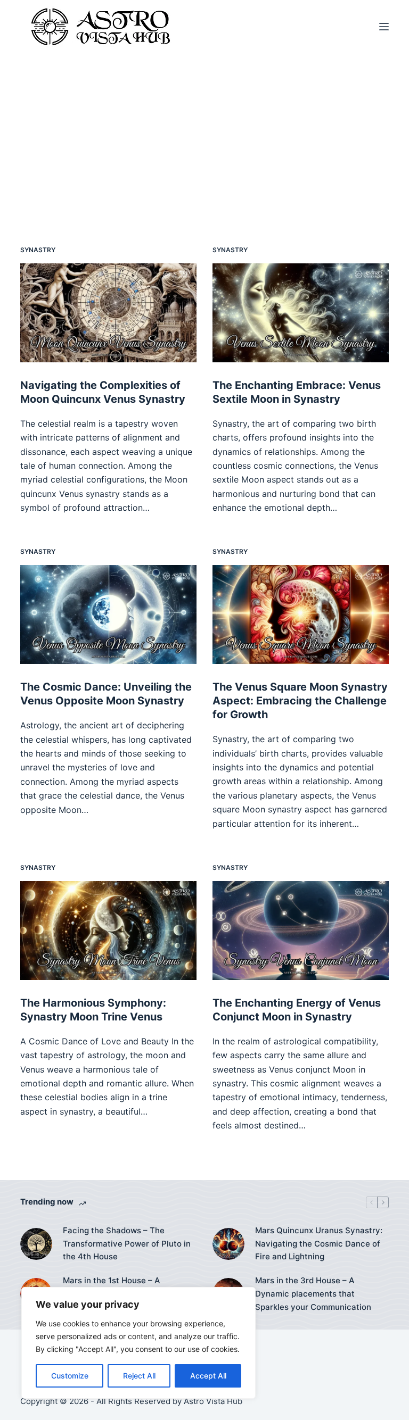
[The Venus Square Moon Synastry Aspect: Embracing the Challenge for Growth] (300, 614)
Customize (69, 1375)
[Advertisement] (204, 133)
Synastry (37, 250)
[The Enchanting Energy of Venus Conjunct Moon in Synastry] (300, 930)
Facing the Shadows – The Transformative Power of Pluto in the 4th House (127, 1243)
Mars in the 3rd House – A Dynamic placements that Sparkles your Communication (313, 1293)
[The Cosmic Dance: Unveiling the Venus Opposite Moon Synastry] (108, 614)
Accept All (208, 1375)
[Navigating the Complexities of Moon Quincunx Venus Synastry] (108, 312)
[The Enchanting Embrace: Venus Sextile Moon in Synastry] (300, 312)
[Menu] (384, 26)
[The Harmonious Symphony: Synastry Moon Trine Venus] (108, 930)
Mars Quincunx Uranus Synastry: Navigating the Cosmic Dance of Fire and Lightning (318, 1243)
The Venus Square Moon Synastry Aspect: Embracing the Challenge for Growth (300, 700)
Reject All (139, 1375)
